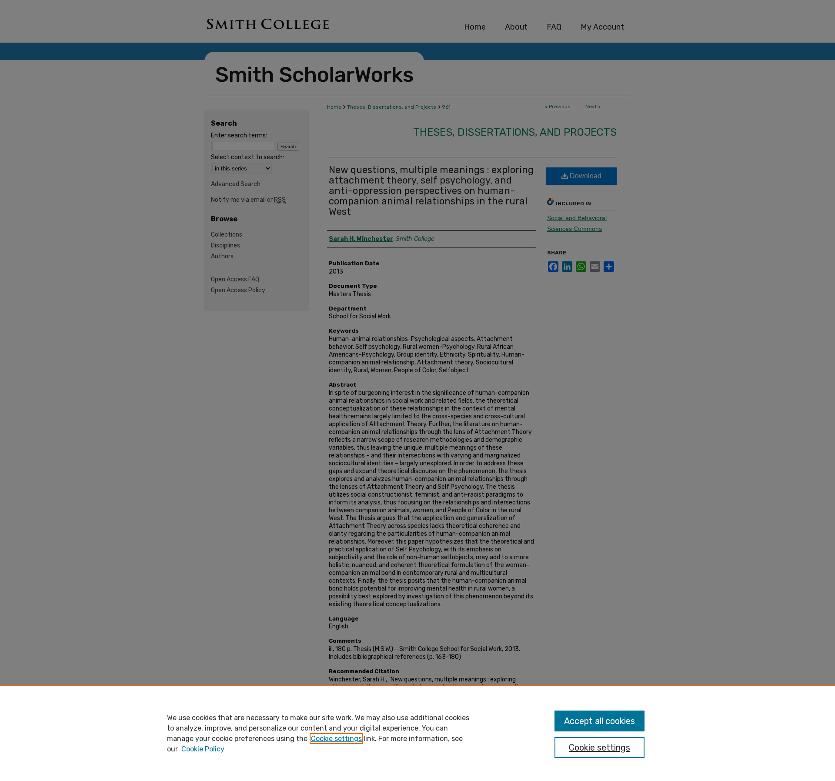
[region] (417, 733)
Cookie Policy (202, 749)
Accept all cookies (599, 721)
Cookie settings (336, 738)
